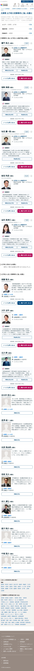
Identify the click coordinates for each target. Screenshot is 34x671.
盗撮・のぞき (4, 604)
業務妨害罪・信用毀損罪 (18, 616)
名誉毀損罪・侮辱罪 (6, 616)
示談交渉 (26, 620)
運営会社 (5, 660)
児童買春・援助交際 (14, 602)
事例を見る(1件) (9, 379)
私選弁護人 (28, 622)
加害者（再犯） (18, 598)
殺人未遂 (25, 604)
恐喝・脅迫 (11, 612)
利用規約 (22, 641)
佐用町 (2, 590)
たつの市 (10, 294)
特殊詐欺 (17, 606)
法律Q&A (6, 641)
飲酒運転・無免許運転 (21, 608)
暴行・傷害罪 (19, 604)
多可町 (28, 586)
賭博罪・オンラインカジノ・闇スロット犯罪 (12, 614)
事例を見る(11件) (9, 70)
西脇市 (24, 584)
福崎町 (15, 588)
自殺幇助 (3, 606)
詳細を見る (17, 413)
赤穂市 (20, 584)
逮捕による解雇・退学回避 (18, 622)
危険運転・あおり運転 (17, 610)
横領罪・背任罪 (27, 606)
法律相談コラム (7, 644)
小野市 (6, 586)
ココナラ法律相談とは (9, 639)
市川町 (11, 588)
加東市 (19, 586)
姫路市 (21, 315)
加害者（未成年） (9, 598)
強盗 (21, 606)
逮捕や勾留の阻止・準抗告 (21, 618)
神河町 (19, 588)
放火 (16, 612)
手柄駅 (5, 463)
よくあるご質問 (7, 649)
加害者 (2, 598)
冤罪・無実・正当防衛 (11, 620)
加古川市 (16, 584)
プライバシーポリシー (26, 644)
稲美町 (2, 588)
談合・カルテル (5, 618)
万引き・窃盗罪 (10, 606)
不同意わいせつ (5, 602)
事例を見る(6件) (9, 247)
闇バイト (12, 618)
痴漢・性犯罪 (4, 600)
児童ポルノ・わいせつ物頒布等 (16, 600)
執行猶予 (3, 620)
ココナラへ (4, 1)
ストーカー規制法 (22, 612)
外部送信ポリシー (25, 646)
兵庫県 (5, 294)
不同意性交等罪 (24, 602)
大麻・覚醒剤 (4, 612)
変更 (30, 24)
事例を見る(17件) (9, 203)
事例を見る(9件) (9, 114)
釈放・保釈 (20, 620)
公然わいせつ (11, 604)
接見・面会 (8, 622)
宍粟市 (15, 586)
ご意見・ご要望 (24, 639)
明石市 (6, 584)
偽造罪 (2, 608)
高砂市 (2, 586)
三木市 (28, 584)
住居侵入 (12, 608)
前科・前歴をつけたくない (7, 624)
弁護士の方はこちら (27, 1)
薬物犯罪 (25, 610)
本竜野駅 (6, 296)
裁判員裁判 (23, 624)
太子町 (15, 48)
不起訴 (2, 622)
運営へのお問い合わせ (9, 651)
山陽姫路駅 (17, 317)
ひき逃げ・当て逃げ (6, 610)
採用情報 (5, 663)
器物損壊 (7, 608)
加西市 (11, 586)
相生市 (11, 584)
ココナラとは (7, 646)
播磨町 (6, 588)
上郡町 (27, 588)
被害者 (25, 598)
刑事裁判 (17, 624)
